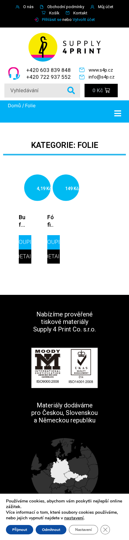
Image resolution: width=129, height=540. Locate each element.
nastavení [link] (74, 518)
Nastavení (83, 529)
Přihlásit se (51, 19)
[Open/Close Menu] (121, 113)
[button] (25, 242)
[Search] (71, 90)
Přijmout (19, 529)
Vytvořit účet (84, 19)
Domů (14, 106)
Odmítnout (51, 529)
